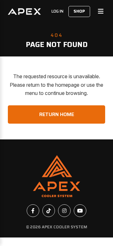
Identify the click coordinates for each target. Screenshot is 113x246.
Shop (79, 11)
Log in (57, 11)
